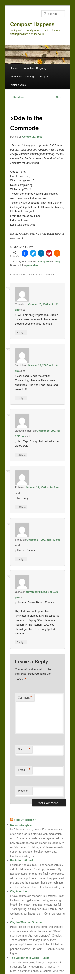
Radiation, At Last (21, 860)
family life (44, 261)
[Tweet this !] (33, 253)
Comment (25, 697)
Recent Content (25, 819)
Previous (17, 97)
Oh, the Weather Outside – (27, 922)
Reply (21, 332)
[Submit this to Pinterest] (49, 253)
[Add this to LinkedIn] (41, 253)
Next (60, 97)
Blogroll (44, 76)
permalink (32, 265)
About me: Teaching (22, 76)
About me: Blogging (35, 68)
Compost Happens (32, 24)
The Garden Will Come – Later (29, 958)
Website (23, 791)
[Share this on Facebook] (25, 253)
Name (24, 749)
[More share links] (57, 253)
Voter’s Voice (18, 84)
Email (24, 770)
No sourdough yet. (22, 825)
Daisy (57, 261)
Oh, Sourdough (20, 891)
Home (14, 68)
